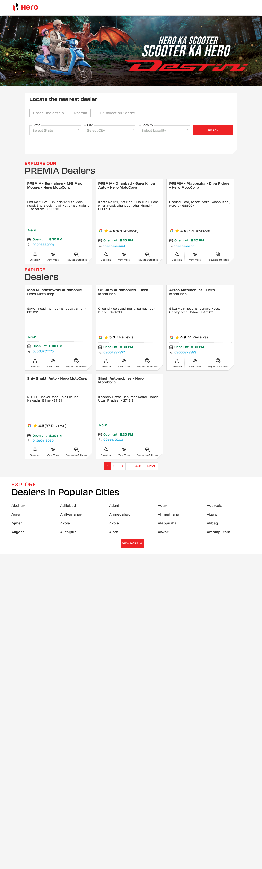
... (129, 466)
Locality (147, 125)
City (90, 125)
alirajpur (68, 532)
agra (15, 514)
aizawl (213, 514)
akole (114, 523)
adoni (114, 506)
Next (151, 466)
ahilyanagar (71, 514)
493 (138, 466)
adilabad (68, 506)
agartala (214, 506)
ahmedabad (120, 514)
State (36, 125)
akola (65, 523)
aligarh (18, 532)
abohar (18, 506)
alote (113, 532)
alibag (212, 523)
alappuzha (167, 523)
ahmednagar (169, 514)
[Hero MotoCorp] (25, 7)
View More (130, 543)
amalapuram (218, 532)
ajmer (16, 523)
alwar (163, 532)
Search (212, 130)
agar (162, 506)
